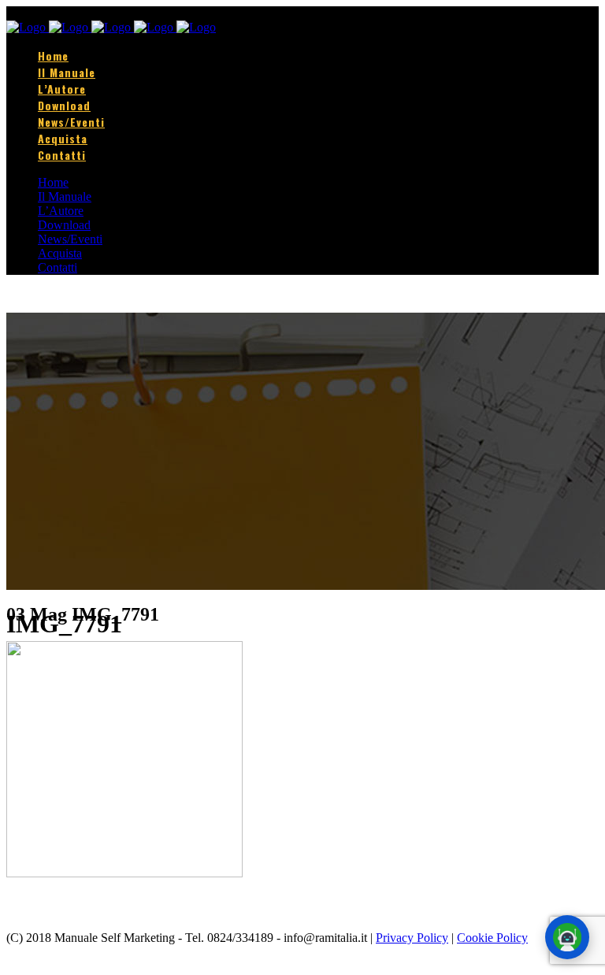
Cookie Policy (492, 937)
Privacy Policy (412, 937)
